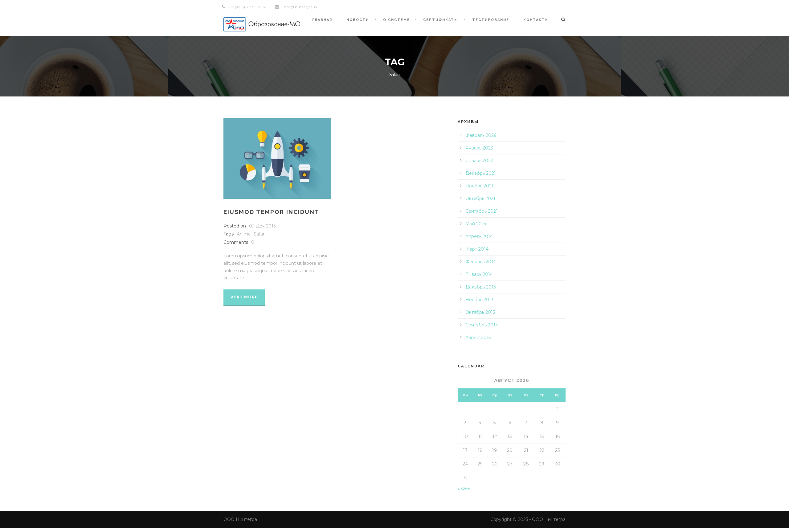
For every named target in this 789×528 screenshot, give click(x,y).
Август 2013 (478, 337)
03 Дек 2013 (262, 226)
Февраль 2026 (480, 135)
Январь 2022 (479, 160)
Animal (244, 234)
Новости (357, 20)
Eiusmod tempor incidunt (271, 211)
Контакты (536, 20)
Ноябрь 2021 (479, 186)
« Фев (464, 488)
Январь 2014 (479, 274)
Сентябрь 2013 (481, 325)
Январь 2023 (479, 148)
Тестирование (490, 20)
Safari (259, 234)
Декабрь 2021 (480, 173)
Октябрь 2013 (480, 312)
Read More (244, 297)
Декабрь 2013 (480, 287)
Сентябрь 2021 (481, 211)
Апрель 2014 (479, 236)
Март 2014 (477, 249)
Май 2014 (475, 224)
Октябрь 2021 (480, 198)
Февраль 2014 (480, 261)
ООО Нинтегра (240, 519)
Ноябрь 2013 (479, 299)
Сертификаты (440, 20)
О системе (396, 20)
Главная (322, 20)
